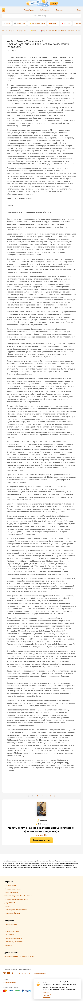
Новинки (54, 23)
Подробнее (46, 992)
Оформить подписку (41, 840)
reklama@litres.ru (9, 982)
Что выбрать (29, 10)
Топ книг (67, 23)
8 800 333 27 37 (25, 973)
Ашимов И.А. (41, 835)
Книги (8, 23)
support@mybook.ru (40, 973)
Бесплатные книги (38, 23)
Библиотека (44, 10)
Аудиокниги (21, 23)
